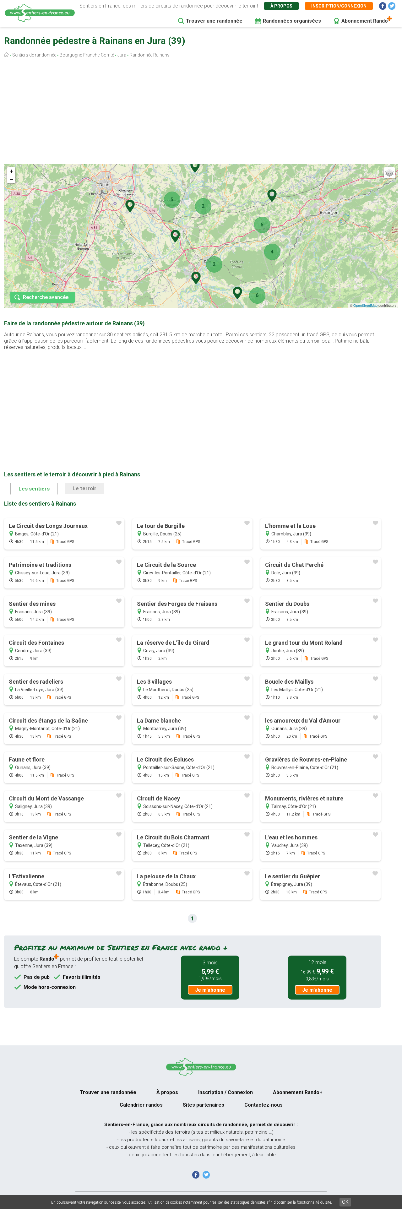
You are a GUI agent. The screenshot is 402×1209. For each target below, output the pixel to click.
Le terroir (84, 488)
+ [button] (11, 171)
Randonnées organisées (292, 21)
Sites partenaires (203, 1105)
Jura (121, 54)
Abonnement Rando (364, 21)
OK (345, 1202)
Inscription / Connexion (225, 1092)
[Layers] (389, 172)
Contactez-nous (263, 1105)
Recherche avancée (45, 297)
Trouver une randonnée (214, 21)
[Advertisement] (201, 112)
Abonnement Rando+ (298, 1092)
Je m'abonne (210, 990)
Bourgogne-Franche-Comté (87, 54)
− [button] (11, 179)
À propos (281, 5)
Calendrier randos (141, 1105)
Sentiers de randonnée (34, 54)
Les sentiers (34, 488)
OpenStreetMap (365, 305)
